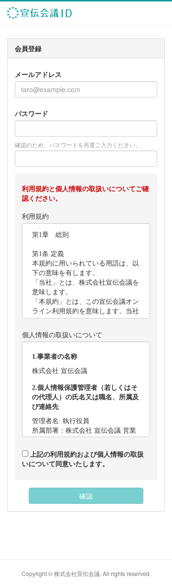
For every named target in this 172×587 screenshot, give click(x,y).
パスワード (31, 113)
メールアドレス (38, 74)
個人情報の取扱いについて (62, 334)
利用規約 (35, 216)
